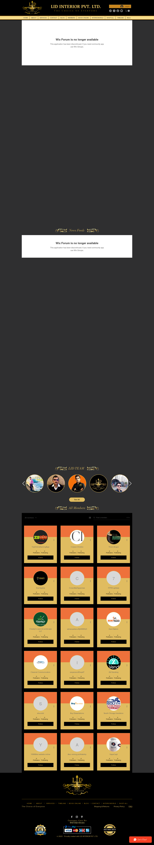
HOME (29, 803)
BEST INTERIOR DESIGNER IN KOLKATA (74, 810)
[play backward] (23, 483)
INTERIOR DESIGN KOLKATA (43, 810)
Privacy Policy (119, 806)
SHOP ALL (123, 803)
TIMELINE (62, 803)
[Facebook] (118, 10)
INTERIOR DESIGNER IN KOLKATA (108, 810)
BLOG (86, 803)
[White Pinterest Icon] (81, 816)
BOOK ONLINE (75, 803)
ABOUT (39, 803)
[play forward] (130, 483)
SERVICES (50, 803)
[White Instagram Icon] (76, 816)
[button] (127, 11)
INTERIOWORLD (109, 803)
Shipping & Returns (101, 806)
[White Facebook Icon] (71, 816)
